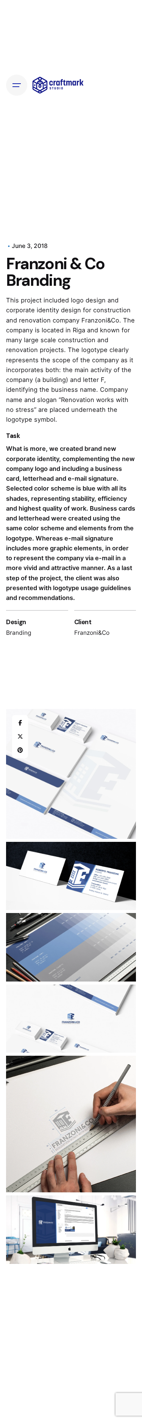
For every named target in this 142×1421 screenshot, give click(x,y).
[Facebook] (20, 723)
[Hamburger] (16, 85)
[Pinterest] (20, 750)
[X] (20, 736)
